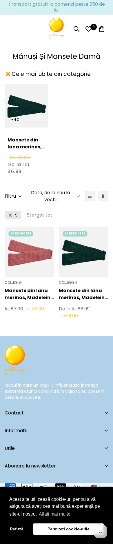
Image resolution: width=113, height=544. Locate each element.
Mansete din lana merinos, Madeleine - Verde (25, 150)
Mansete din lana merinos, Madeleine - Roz (29, 294)
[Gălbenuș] (56, 29)
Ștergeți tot (39, 215)
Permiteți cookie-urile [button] (69, 529)
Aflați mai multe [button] (54, 514)
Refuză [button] (16, 529)
